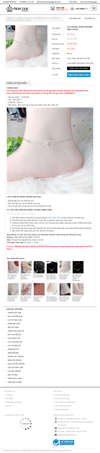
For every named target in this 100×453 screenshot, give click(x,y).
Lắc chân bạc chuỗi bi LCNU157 (38, 299)
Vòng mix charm (15, 382)
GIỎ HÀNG (80, 9)
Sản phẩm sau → (91, 18)
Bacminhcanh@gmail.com (67, 435)
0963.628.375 (11, 2)
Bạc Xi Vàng (13, 375)
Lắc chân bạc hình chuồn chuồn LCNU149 (77, 277)
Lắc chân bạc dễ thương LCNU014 (64, 277)
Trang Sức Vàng (15, 378)
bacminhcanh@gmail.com (50, 2)
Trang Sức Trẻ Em (15, 356)
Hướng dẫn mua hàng (13, 402)
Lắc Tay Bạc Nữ (14, 346)
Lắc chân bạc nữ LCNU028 (38, 276)
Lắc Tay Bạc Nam (15, 320)
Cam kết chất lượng (61, 409)
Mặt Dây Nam (13, 327)
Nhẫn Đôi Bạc (13, 353)
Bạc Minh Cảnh (55, 218)
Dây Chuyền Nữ (14, 335)
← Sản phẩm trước (74, 18)
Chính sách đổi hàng (62, 399)
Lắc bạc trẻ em (14, 371)
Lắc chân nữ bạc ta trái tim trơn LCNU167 (51, 277)
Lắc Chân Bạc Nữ (40, 18)
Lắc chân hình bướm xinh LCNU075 (12, 299)
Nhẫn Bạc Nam (14, 324)
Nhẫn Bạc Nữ (13, 349)
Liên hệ (8, 406)
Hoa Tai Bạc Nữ (14, 338)
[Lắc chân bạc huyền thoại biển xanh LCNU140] (26, 46)
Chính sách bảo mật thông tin (65, 402)
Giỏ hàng (9, 395)
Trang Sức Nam (14, 313)
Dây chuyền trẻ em (16, 364)
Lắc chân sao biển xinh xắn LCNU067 (64, 299)
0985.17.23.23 (27, 2)
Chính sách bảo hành (62, 395)
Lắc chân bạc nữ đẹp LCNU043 (25, 277)
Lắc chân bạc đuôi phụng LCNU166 (77, 299)
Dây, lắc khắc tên (15, 367)
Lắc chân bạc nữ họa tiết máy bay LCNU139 (51, 299)
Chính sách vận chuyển (63, 406)
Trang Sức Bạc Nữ (24, 18)
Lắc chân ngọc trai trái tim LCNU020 (25, 299)
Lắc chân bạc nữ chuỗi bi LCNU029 (12, 277)
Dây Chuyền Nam (15, 316)
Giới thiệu (73, 2)
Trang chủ (10, 18)
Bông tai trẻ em (14, 360)
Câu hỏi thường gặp (88, 2)
